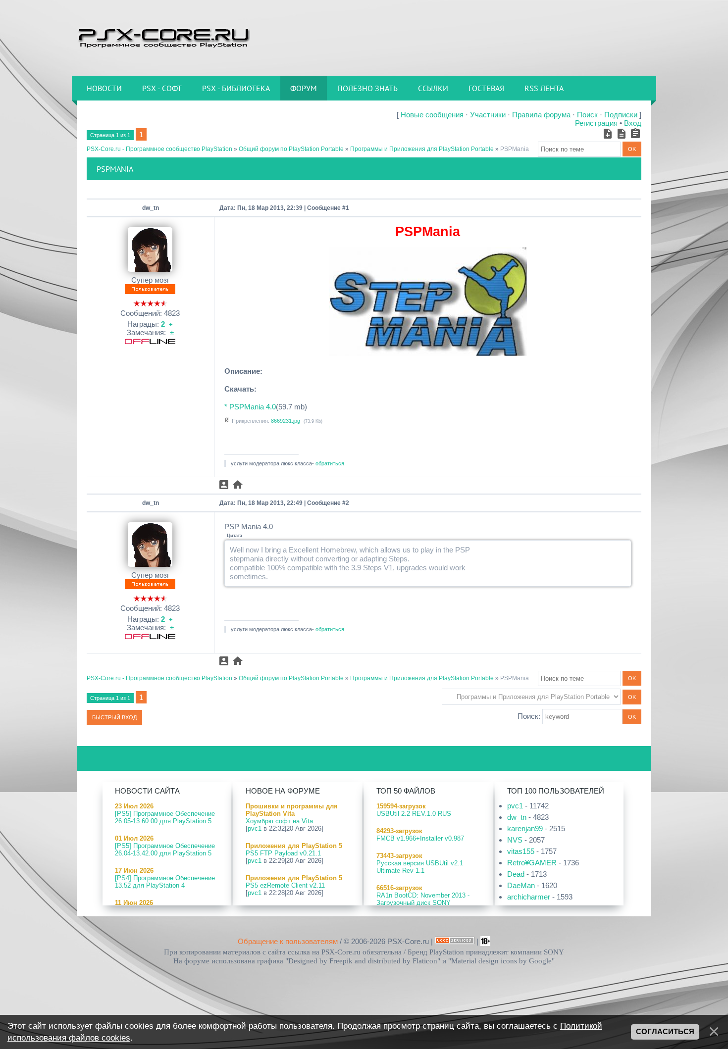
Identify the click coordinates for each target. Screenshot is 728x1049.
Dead (515, 874)
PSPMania (514, 149)
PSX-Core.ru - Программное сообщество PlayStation (159, 149)
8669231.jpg (285, 421)
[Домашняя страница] (238, 485)
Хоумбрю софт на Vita (279, 821)
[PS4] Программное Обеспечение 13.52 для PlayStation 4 (165, 881)
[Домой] (163, 37)
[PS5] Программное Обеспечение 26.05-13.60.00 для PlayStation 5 (165, 817)
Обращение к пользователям (288, 941)
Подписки (620, 114)
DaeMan (521, 885)
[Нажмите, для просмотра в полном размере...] (428, 353)
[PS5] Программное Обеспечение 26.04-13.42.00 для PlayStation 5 (165, 849)
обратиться (329, 463)
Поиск (587, 114)
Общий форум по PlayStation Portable (291, 149)
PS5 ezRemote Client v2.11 (285, 885)
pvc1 (254, 828)
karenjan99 (525, 828)
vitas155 (520, 851)
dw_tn (150, 207)
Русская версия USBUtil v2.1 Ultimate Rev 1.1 (419, 866)
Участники (488, 114)
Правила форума (541, 114)
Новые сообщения (432, 114)
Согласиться (665, 1032)
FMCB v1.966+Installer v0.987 (420, 838)
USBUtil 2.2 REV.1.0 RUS (413, 813)
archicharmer (528, 897)
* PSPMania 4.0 (250, 406)
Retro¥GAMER (532, 862)
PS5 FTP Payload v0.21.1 (283, 853)
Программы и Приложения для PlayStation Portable (422, 149)
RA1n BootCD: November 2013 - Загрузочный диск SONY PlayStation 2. (422, 903)
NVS (514, 840)
